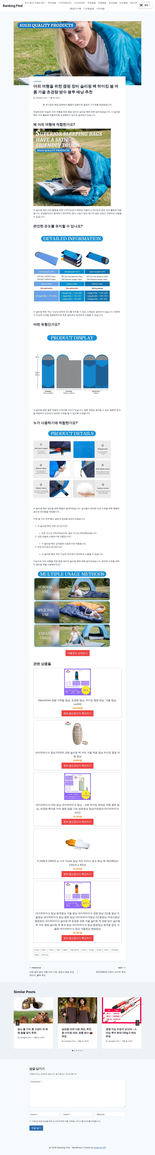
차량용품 (102, 3)
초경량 (115, 950)
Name (34, 1114)
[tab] (72, 1050)
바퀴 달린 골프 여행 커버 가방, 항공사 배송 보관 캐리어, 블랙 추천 (51, 971)
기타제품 (100, 8)
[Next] (137, 1023)
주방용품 (91, 3)
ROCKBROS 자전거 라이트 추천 (111, 970)
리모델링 (124, 3)
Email (67, 1114)
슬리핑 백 (74, 950)
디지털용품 (89, 8)
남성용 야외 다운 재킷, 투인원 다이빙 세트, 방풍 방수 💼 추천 (77, 1033)
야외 (84, 950)
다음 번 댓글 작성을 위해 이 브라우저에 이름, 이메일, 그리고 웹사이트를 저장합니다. (66, 1121)
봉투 (65, 950)
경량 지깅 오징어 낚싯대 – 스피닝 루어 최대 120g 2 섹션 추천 (121, 1033)
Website (101, 1114)
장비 (106, 950)
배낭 (51, 950)
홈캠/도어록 (75, 8)
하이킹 (45, 955)
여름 (91, 950)
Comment (36, 1081)
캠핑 (36, 955)
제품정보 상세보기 (78, 653)
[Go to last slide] (17, 1023)
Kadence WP (100, 1147)
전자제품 (52, 3)
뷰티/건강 (134, 3)
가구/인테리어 (64, 3)
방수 (44, 950)
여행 (99, 950)
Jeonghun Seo (41, 98)
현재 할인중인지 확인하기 (77, 713)
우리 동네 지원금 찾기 (35, 3)
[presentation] (33, 1010)
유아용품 (113, 3)
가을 (36, 950)
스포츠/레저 (79, 3)
